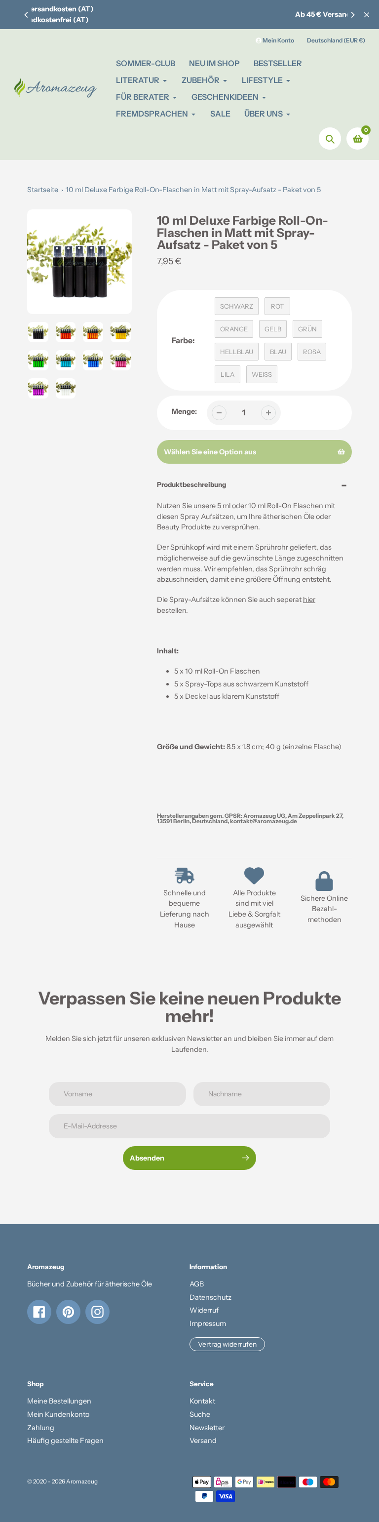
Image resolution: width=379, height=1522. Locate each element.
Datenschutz (210, 1297)
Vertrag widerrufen (227, 1344)
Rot (277, 306)
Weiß (262, 374)
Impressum (208, 1323)
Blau (278, 352)
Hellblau (236, 352)
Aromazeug (82, 1481)
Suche (200, 1414)
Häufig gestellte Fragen (65, 1440)
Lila (227, 374)
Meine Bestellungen (59, 1401)
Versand (203, 1440)
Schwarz (236, 306)
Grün (307, 329)
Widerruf (204, 1310)
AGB (197, 1284)
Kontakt (202, 1401)
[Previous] (27, 15)
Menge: (184, 411)
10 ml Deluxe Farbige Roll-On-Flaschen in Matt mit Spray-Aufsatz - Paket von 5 (193, 189)
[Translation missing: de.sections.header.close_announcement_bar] (367, 15)
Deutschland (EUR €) (336, 40)
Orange (234, 329)
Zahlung (40, 1427)
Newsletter (207, 1427)
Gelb (273, 329)
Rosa (312, 352)
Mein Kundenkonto (58, 1414)
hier (309, 599)
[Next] (352, 15)
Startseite (42, 189)
